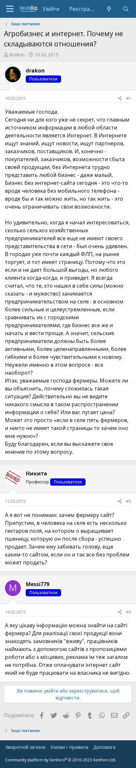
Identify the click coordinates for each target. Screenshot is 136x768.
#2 (128, 501)
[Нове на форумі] (109, 8)
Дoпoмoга (104, 747)
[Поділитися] (120, 98)
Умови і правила (69, 747)
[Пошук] (125, 8)
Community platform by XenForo (60, 760)
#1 (128, 98)
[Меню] (10, 9)
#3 (128, 612)
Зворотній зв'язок (25, 747)
